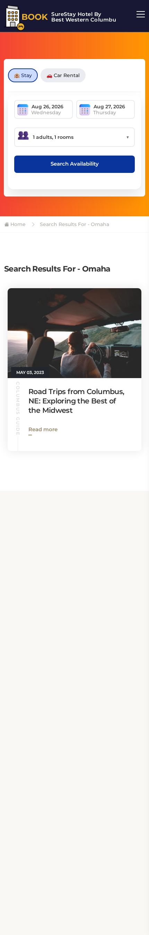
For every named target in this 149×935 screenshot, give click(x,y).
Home (17, 224)
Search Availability (75, 163)
